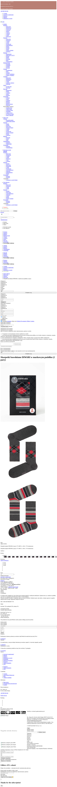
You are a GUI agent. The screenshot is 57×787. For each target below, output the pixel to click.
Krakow (29, 738)
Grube (7, 35)
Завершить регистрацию (6, 346)
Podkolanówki (9, 45)
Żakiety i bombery (10, 75)
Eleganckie (8, 155)
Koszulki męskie (9, 120)
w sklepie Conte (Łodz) (13, 587)
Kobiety (5, 24)
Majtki (7, 57)
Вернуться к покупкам (5, 760)
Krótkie (7, 47)
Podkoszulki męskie (10, 121)
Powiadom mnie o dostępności (7, 578)
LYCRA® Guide (10, 114)
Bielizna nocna (6, 62)
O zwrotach (3, 650)
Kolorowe (8, 40)
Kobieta (4, 317)
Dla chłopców (6, 182)
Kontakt (5, 684)
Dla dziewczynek (7, 150)
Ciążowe (8, 32)
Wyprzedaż (5, 96)
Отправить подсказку (5, 758)
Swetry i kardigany (10, 74)
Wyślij (2, 632)
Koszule (8, 67)
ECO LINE (5, 208)
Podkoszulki (9, 143)
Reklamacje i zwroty (7, 18)
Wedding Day (9, 107)
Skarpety (5, 37)
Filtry (29, 728)
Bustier (7, 56)
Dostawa (5, 16)
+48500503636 (4, 219)
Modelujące (8, 27)
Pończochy (8, 36)
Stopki (7, 49)
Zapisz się (3, 777)
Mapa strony (6, 682)
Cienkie (8, 34)
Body (7, 60)
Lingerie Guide (9, 110)
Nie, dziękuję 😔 (9, 777)
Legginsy (5, 76)
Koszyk (2, 212)
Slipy (7, 140)
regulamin (9, 321)
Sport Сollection (9, 115)
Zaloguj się (3, 302)
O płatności (3, 644)
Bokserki (8, 137)
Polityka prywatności (8, 660)
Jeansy (4, 85)
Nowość (5, 151)
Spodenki (8, 65)
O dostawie (3, 638)
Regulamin (5, 659)
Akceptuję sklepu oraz (18, 321)
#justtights (8, 111)
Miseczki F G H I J (10, 55)
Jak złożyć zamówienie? (8, 654)
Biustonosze (8, 54)
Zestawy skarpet (9, 50)
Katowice (29, 736)
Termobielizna (9, 61)
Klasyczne (8, 26)
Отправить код (28, 292)
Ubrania (5, 69)
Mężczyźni (5, 117)
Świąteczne (8, 44)
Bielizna (5, 52)
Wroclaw (29, 739)
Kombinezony (9, 70)
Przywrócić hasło (4, 326)
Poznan (28, 737)
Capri (7, 160)
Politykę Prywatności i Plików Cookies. (25, 321)
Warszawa (29, 734)
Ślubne (7, 31)
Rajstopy (5, 25)
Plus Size (8, 87)
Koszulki (8, 59)
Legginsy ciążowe (10, 82)
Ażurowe (8, 30)
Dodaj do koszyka (5, 575)
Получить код (17, 344)
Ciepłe (7, 42)
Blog (4, 676)
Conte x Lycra (9, 112)
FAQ (4, 664)
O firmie (5, 13)
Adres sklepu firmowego (8, 675)
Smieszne (8, 171)
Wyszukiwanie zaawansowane (10, 683)
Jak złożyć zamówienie (8, 14)
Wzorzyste (8, 29)
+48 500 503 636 (4, 11)
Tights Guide (9, 109)
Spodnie (8, 66)
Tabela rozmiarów (7, 663)
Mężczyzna (4, 318)
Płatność (5, 17)
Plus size (5, 89)
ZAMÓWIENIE (38, 746)
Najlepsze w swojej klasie (11, 180)
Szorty (7, 138)
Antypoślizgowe (9, 170)
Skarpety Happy (9, 127)
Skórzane (8, 84)
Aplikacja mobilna (7, 677)
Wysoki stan (8, 86)
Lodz (28, 741)
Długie (7, 46)
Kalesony (8, 142)
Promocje (5, 207)
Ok (1, 785)
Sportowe (8, 51)
